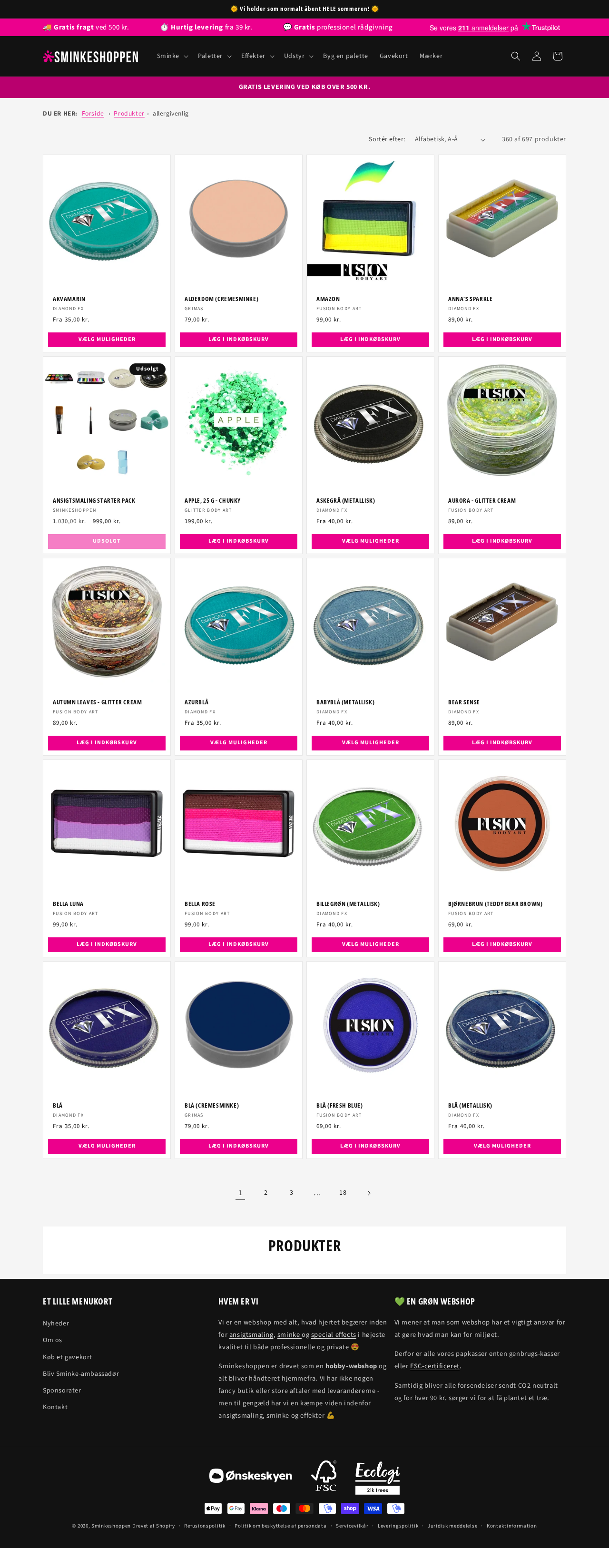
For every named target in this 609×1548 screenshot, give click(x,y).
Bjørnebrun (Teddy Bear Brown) (495, 904)
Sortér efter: (387, 139)
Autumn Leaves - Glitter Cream (97, 702)
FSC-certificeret (435, 1366)
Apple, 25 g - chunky (213, 501)
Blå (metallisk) (470, 1105)
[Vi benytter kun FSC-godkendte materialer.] (323, 1478)
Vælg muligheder (107, 340)
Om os (52, 1340)
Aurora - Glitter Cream (482, 501)
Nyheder (56, 1323)
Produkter (129, 113)
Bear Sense (464, 702)
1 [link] (240, 1193)
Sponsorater (62, 1390)
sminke (289, 1335)
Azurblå (196, 702)
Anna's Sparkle (470, 299)
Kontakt (55, 1407)
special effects (333, 1335)
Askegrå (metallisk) (345, 501)
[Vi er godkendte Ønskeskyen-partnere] (250, 1478)
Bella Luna (68, 904)
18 (342, 1193)
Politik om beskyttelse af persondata (280, 1525)
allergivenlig (171, 113)
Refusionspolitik (204, 1525)
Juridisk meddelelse (452, 1525)
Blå (58, 1105)
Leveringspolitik (398, 1525)
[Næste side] (368, 1193)
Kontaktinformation (512, 1525)
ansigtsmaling (251, 1335)
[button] (172, 56)
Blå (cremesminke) (212, 1105)
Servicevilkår (352, 1525)
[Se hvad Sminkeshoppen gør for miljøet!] (377, 1478)
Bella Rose (200, 904)
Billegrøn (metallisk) (348, 904)
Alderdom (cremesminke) (221, 299)
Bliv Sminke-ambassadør (81, 1374)
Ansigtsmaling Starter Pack (94, 501)
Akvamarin (69, 299)
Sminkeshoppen (111, 1525)
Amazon (328, 299)
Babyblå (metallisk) (345, 702)
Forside (93, 113)
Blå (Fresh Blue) (339, 1105)
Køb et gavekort (67, 1357)
